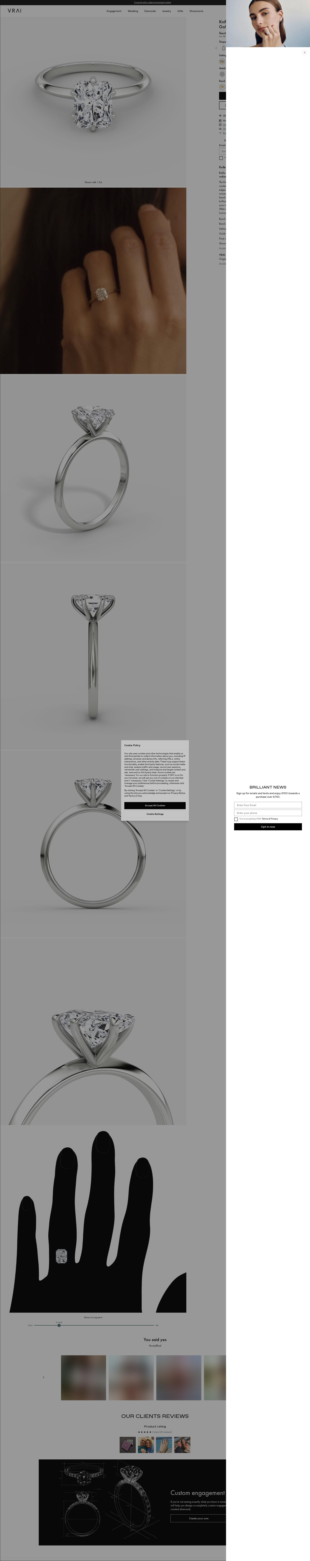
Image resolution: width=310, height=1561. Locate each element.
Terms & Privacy (270, 818)
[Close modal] (155, 780)
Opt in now (268, 827)
